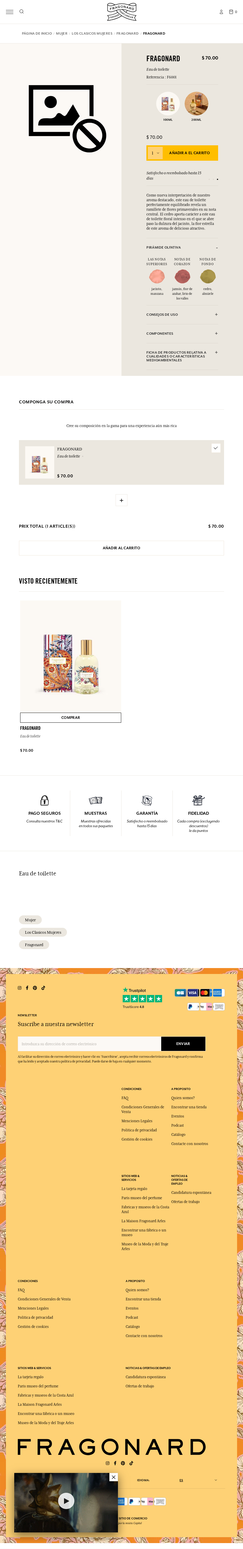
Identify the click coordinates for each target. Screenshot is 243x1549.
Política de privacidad (139, 1130)
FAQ (125, 1098)
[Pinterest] (123, 1463)
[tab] (182, 247)
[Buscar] (21, 12)
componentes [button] (159, 334)
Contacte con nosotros (189, 1144)
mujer (30, 919)
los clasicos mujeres (43, 932)
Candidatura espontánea (191, 1193)
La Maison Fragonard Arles (143, 1221)
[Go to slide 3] (217, 179)
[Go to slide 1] (209, 179)
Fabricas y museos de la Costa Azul (46, 1395)
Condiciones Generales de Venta (44, 1299)
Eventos (177, 1116)
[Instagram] (107, 1463)
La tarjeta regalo (134, 1189)
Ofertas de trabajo (185, 1202)
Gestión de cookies (137, 1139)
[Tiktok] (131, 1463)
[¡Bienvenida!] (122, 11)
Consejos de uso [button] (162, 315)
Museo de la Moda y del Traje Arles (46, 1423)
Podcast (177, 1125)
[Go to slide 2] (213, 179)
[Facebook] (115, 1463)
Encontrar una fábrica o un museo (46, 1414)
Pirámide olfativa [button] (163, 247)
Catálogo (178, 1135)
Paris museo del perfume (142, 1198)
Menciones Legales (137, 1121)
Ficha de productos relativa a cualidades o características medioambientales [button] (176, 356)
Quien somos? (183, 1098)
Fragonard (34, 944)
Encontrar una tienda (189, 1107)
